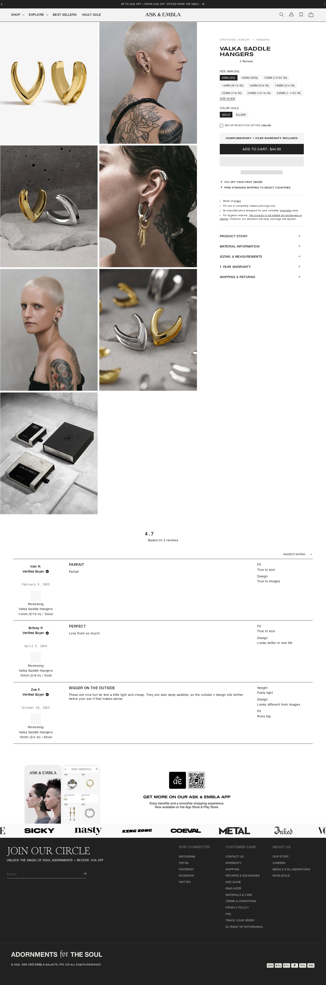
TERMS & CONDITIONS (241, 901)
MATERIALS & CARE (239, 895)
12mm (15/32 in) (275, 78)
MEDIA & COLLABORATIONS (291, 869)
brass (237, 201)
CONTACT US (235, 856)
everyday (286, 211)
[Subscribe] (81, 873)
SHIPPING (232, 869)
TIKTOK (184, 863)
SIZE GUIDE (227, 99)
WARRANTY (234, 863)
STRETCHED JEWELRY (235, 40)
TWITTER (185, 882)
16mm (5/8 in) (259, 85)
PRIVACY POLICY (237, 908)
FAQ (228, 914)
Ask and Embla (33, 964)
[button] (262, 162)
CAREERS (279, 863)
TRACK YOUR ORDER (240, 920)
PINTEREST (186, 869)
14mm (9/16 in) (233, 85)
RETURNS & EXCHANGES (243, 876)
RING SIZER (233, 888)
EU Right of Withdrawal (244, 927)
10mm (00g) (249, 78)
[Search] (282, 15)
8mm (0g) (228, 78)
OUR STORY (281, 856)
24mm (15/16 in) (259, 93)
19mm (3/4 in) (285, 85)
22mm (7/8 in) (232, 93)
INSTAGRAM (187, 856)
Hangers (263, 40)
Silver (241, 115)
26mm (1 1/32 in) (289, 93)
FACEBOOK (186, 876)
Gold (226, 115)
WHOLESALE (281, 876)
